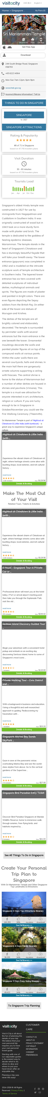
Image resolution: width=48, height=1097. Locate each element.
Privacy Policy (17, 1090)
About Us (30, 1040)
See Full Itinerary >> (24, 925)
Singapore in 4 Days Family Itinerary (20, 946)
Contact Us (31, 1037)
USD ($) (26, 3)
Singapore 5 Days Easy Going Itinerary (21, 981)
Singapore (18, 10)
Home (5, 10)
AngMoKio (41, 16)
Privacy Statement (34, 1043)
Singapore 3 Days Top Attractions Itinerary (23, 911)
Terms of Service (9, 1093)
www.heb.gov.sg (13, 88)
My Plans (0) (40, 10)
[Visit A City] (9, 1026)
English (37, 3)
